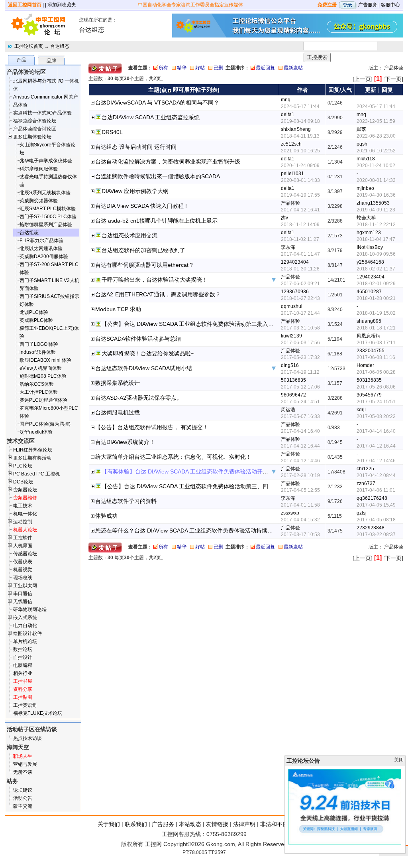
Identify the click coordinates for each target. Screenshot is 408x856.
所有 (163, 68)
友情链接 (217, 824)
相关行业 (22, 673)
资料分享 (22, 689)
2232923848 (370, 528)
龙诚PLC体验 (34, 312)
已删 (218, 68)
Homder (365, 365)
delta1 (287, 114)
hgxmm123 (369, 232)
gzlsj (362, 513)
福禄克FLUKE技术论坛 (37, 713)
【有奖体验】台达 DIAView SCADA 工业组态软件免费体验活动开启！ (188, 471)
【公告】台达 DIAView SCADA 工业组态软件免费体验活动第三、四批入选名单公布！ (207, 486)
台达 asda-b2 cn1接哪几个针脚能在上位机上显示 (156, 220)
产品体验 (393, 68)
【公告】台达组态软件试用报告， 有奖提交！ (151, 427)
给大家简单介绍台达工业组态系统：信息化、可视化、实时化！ (173, 457)
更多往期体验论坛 (32, 137)
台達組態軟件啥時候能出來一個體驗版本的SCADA (157, 176)
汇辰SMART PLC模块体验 (48, 208)
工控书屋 (22, 681)
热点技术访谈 (27, 738)
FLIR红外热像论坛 (32, 450)
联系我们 (136, 824)
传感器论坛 (25, 553)
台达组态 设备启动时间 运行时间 (136, 147)
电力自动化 (25, 625)
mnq (285, 100)
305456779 (369, 395)
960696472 (293, 395)
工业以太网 (25, 585)
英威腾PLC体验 (36, 320)
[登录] (347, 5)
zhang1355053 (373, 203)
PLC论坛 (22, 466)
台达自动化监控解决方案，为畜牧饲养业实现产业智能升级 (167, 161)
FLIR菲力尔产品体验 (41, 240)
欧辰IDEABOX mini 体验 (45, 360)
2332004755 (370, 350)
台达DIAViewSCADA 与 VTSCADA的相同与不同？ (157, 102)
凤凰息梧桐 (369, 336)
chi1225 (365, 468)
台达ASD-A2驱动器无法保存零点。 (138, 397)
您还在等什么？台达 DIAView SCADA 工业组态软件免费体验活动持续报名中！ (192, 530)
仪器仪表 (22, 561)
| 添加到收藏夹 (60, 5)
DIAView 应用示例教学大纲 (135, 191)
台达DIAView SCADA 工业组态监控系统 (151, 117)
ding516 (290, 365)
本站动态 (190, 824)
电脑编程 (22, 665)
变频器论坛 (25, 490)
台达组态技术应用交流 (129, 235)
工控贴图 (22, 697)
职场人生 (22, 756)
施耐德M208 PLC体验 (43, 376)
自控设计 (22, 657)
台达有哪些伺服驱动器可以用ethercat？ (144, 265)
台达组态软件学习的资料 (126, 501)
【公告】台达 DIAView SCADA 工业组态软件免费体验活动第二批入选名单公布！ (202, 324)
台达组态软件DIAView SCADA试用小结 (143, 368)
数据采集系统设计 (117, 383)
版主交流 (22, 806)
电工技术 (22, 506)
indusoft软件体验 (38, 352)
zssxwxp (290, 513)
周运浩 (288, 409)
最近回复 (265, 68)
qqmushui (291, 306)
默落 (361, 129)
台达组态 (59, 46)
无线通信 (22, 601)
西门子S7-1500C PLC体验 (48, 216)
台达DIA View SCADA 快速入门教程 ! (141, 206)
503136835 (293, 380)
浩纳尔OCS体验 (37, 384)
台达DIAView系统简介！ (125, 442)
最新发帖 (293, 68)
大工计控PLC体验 (39, 392)
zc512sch (291, 144)
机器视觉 (22, 569)
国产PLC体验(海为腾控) (45, 424)
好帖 (200, 68)
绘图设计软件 (27, 633)
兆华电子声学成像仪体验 (46, 161)
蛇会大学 (366, 218)
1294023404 (295, 262)
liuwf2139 (291, 336)
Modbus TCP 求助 (118, 309)
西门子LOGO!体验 (39, 344)
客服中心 (390, 5)
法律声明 (244, 824)
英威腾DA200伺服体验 (44, 256)
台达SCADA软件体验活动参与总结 (138, 338)
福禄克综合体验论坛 (34, 121)
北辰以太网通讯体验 (41, 248)
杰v (284, 218)
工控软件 (22, 537)
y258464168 (370, 262)
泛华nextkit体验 (36, 432)
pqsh (362, 144)
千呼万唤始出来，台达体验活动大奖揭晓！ (155, 279)
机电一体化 (25, 514)
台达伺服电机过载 (117, 412)
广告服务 (367, 5)
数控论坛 (22, 649)
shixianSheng (296, 129)
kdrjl (361, 409)
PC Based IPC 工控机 (36, 474)
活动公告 (22, 798)
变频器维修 (25, 498)
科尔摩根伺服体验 (39, 169)
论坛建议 (22, 790)
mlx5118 (366, 159)
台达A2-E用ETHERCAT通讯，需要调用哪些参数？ (158, 294)
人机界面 (22, 545)
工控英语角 (25, 705)
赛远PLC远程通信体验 (43, 400)
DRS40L (112, 132)
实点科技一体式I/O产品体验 (42, 113)
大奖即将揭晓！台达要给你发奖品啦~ (148, 353)
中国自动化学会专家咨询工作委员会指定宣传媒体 (190, 5)
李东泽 (288, 247)
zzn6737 (366, 483)
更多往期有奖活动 (32, 458)
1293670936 (295, 291)
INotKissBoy (370, 247)
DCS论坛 (23, 482)
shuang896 (369, 321)
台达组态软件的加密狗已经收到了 (143, 250)
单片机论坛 (25, 641)
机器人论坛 (25, 530)
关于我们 (109, 824)
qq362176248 (372, 498)
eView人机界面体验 (41, 368)
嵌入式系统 (25, 617)
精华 (181, 68)
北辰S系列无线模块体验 (45, 192)
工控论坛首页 (28, 46)
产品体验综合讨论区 (34, 129)
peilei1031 (292, 173)
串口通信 (22, 593)
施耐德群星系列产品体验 (46, 224)
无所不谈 (22, 772)
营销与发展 (25, 764)
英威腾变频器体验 (39, 200)
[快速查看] (93, 118)
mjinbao (365, 188)
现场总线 (22, 577)
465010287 (369, 291)
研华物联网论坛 (30, 609)
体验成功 (106, 516)
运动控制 (22, 522)
